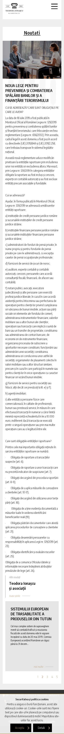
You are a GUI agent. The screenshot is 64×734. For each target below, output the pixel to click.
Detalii (41, 728)
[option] (32, 636)
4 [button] (52, 677)
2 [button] (42, 677)
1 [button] (37, 677)
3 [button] (47, 677)
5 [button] (57, 677)
